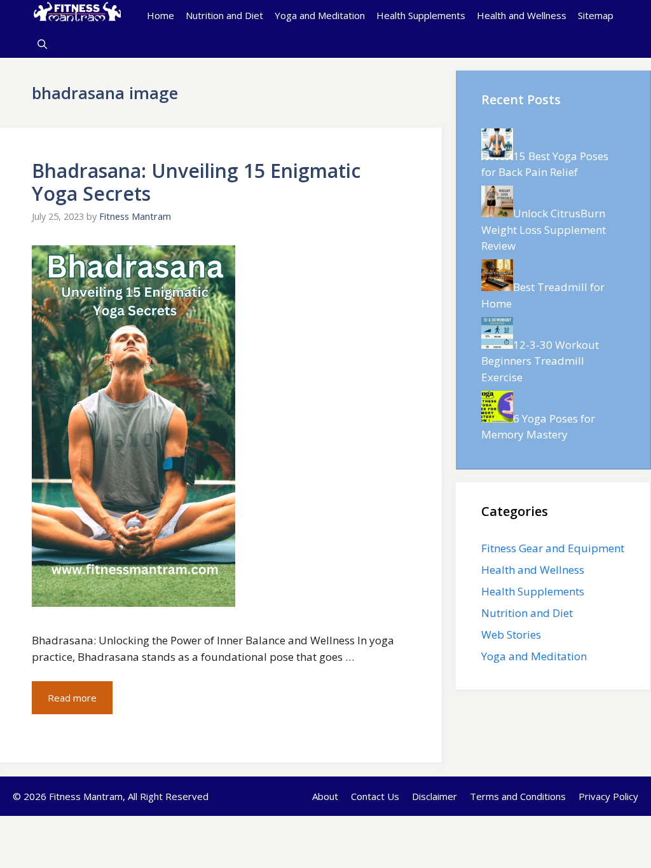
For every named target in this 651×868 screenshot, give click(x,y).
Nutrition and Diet (224, 15)
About (325, 796)
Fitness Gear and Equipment (552, 548)
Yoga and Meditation (320, 15)
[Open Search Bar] (42, 44)
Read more (72, 697)
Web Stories (511, 634)
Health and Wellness (521, 15)
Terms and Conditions (518, 796)
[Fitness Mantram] (76, 15)
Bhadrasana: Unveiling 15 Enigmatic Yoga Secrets (196, 182)
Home (160, 15)
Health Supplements (420, 15)
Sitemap (595, 15)
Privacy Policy (608, 796)
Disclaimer (434, 796)
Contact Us (375, 796)
